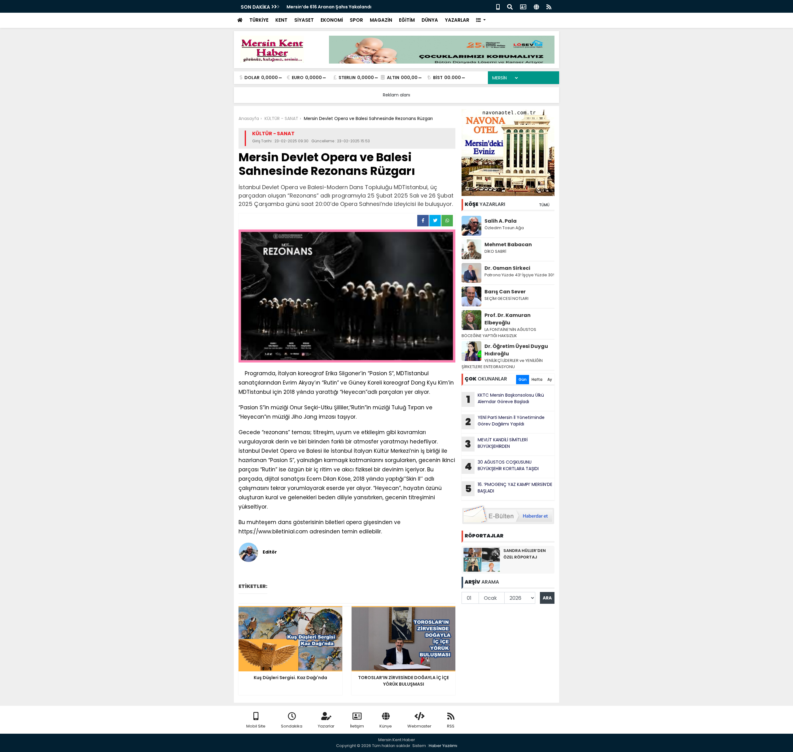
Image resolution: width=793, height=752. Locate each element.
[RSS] (548, 6)
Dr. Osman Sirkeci (507, 268)
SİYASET (304, 20)
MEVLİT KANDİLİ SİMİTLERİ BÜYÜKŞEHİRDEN (496, 444)
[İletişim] (523, 6)
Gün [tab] (523, 379)
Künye (385, 726)
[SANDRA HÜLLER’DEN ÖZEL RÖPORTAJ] (481, 559)
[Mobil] (498, 6)
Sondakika (291, 726)
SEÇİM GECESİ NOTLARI (506, 298)
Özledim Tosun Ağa (504, 228)
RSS (450, 726)
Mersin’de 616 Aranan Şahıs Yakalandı (329, 7)
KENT (281, 20)
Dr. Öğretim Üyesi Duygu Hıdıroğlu (516, 350)
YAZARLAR (457, 20)
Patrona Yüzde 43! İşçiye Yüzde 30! (519, 275)
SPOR (356, 20)
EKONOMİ (332, 20)
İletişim (357, 726)
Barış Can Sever (505, 291)
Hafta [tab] (537, 379)
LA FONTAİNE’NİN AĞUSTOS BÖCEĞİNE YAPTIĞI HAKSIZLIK (499, 333)
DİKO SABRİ (495, 251)
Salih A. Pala (500, 221)
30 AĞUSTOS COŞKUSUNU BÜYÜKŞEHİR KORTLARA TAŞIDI (502, 466)
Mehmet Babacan (508, 244)
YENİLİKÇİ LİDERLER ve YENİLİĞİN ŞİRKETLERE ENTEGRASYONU (502, 364)
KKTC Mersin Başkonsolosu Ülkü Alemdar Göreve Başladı (505, 399)
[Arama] (510, 6)
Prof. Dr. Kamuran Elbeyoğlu (507, 319)
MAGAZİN (381, 20)
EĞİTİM (407, 20)
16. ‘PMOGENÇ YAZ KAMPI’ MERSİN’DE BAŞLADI (509, 488)
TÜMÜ (544, 204)
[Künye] (536, 6)
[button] (481, 20)
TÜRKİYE (259, 20)
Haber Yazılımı (443, 746)
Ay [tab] (549, 379)
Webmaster (419, 726)
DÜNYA (430, 20)
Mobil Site (255, 726)
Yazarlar (326, 726)
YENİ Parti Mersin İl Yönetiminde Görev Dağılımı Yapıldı (505, 421)
